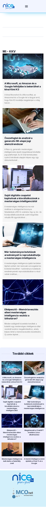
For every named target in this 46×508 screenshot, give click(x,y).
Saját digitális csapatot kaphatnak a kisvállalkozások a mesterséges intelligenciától (21, 198)
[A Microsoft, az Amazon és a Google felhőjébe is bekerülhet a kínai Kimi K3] (23, 66)
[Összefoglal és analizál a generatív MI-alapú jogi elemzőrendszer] (23, 121)
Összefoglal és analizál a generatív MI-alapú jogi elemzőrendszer (18, 141)
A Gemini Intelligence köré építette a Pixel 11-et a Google (34, 461)
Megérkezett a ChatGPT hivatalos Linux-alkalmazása (34, 432)
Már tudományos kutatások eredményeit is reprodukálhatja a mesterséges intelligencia (22, 255)
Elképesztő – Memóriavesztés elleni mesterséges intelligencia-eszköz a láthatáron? (12, 434)
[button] (26, 6)
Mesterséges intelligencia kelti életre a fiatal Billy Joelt (12, 461)
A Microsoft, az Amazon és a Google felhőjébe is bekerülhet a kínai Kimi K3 (22, 86)
